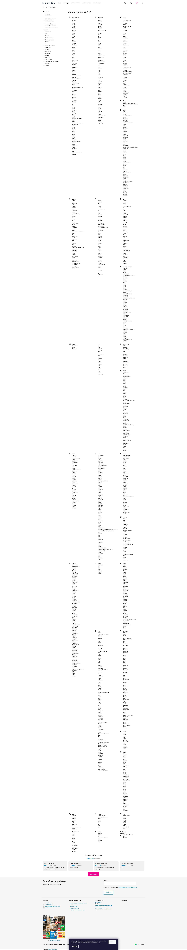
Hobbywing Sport (127, 312)
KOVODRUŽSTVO (127, 435)
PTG (73, 667)
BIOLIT (99, 64)
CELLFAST (125, 39)
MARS (99, 484)
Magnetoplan (100, 467)
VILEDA (124, 786)
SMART (99, 687)
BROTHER (100, 111)
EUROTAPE (74, 250)
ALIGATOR (74, 63)
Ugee (124, 736)
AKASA (73, 53)
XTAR (99, 825)
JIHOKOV (125, 356)
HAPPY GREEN (126, 274)
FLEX (99, 242)
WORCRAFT (74, 845)
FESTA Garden (101, 223)
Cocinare (125, 59)
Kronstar (125, 442)
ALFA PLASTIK (75, 60)
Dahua (124, 114)
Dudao (124, 190)
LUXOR (73, 506)
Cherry (73, 347)
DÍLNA (46, 34)
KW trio (124, 449)
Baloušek (100, 26)
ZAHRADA (47, 36)
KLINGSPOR (125, 415)
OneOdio (125, 527)
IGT (98, 353)
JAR (124, 351)
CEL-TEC (125, 37)
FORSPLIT (100, 260)
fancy (99, 203)
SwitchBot (100, 762)
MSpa (99, 559)
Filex (99, 232)
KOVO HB (125, 432)
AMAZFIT (74, 70)
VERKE (124, 773)
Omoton (125, 523)
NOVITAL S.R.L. (126, 509)
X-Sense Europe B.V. (102, 815)
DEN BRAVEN (125, 146)
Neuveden (125, 478)
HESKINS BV (125, 295)
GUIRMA (125, 263)
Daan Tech (125, 113)
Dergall (124, 150)
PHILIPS (74, 610)
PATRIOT (74, 579)
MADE (99, 457)
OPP (124, 533)
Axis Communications (77, 153)
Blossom (100, 83)
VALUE (124, 756)
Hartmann (125, 278)
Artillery (74, 113)
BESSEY (99, 53)
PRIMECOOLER (75, 653)
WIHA (73, 834)
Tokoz (124, 677)
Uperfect (125, 747)
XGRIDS (99, 820)
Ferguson (100, 216)
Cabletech (125, 22)
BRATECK (100, 99)
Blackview (100, 79)
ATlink (73, 134)
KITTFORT (125, 413)
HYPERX (124, 341)
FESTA (99, 222)
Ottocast (125, 560)
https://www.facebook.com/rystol (52, 906)
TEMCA (124, 658)
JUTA (124, 367)
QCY (99, 566)
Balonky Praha (101, 25)
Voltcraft (125, 806)
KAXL (124, 389)
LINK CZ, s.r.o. (75, 492)
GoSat (124, 245)
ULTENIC (125, 740)
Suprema (100, 759)
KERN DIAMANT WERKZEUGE (129, 400)
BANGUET (100, 27)
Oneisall (125, 526)
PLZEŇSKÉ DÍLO (75, 633)
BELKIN (99, 43)
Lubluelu (74, 505)
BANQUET (100, 29)
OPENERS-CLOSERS (127, 530)
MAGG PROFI (100, 461)
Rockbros (125, 599)
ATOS (73, 137)
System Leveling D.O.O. (103, 771)
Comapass (125, 62)
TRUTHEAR (125, 719)
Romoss (125, 610)
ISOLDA (99, 373)
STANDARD (100, 726)
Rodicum (125, 602)
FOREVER (100, 257)
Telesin (124, 655)
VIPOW (124, 791)
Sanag (99, 640)
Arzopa (73, 116)
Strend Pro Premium (102, 746)
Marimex (99, 479)
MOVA (99, 556)
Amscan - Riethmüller (76, 76)
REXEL (124, 592)
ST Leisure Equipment (102, 722)
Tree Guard (125, 711)
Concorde (125, 69)
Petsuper (74, 605)
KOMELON (125, 423)
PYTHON (74, 676)
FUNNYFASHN (100, 274)
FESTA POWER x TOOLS (103, 227)
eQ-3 (73, 233)
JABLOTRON (126, 344)
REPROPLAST (126, 589)
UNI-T (124, 743)
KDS (124, 390)
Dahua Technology (127, 116)
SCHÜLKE (100, 671)
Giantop (125, 226)
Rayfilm (124, 573)
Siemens (100, 674)
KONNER (125, 427)
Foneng (99, 254)
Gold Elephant (126, 240)
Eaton (73, 200)
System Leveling (101, 769)
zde (99, 943)
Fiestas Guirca (101, 230)
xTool (99, 827)
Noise (124, 499)
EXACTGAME (75, 256)
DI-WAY (124, 156)
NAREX (124, 454)
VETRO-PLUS (126, 776)
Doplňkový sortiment (127, 181)
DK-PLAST (125, 171)
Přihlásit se (108, 892)
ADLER (73, 33)
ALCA (73, 57)
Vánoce (124, 758)
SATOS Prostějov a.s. (102, 651)
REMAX (124, 583)
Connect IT (125, 74)
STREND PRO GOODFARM (103, 742)
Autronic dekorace (76, 141)
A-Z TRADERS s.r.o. (76, 17)
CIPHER (124, 49)
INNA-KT (99, 364)
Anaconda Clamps (76, 79)
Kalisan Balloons (126, 376)
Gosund (125, 246)
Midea (99, 535)
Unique (124, 744)
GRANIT (124, 253)
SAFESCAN (100, 637)
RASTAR (125, 568)
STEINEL (99, 731)
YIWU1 (124, 821)
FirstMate (100, 237)
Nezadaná (125, 484)
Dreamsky (125, 185)
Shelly (99, 664)
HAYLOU (125, 281)
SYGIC (99, 763)
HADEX (124, 271)
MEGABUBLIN (100, 505)
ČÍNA (124, 105)
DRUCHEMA (125, 187)
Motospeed (100, 553)
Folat (99, 252)
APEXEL (73, 96)
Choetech (74, 348)
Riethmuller (125, 595)
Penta (73, 593)
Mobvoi (99, 544)
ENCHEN (74, 229)
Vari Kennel (125, 761)
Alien (73, 62)
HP (123, 324)
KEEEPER (125, 392)
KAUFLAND (125, 388)
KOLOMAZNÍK (126, 420)
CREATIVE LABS (126, 86)
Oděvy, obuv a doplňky (50, 45)
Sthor (99, 735)
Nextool (125, 482)
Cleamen (125, 53)
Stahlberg (100, 724)
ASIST (73, 117)
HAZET (124, 282)
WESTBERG (74, 830)
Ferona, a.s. (100, 218)
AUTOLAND (74, 140)
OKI (124, 521)
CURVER (125, 91)
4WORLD (125, 838)
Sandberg (100, 641)
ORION (124, 551)
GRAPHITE (125, 254)
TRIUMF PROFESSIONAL (128, 715)
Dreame (125, 184)
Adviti (73, 36)
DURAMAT (125, 195)
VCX (124, 766)
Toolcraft (125, 687)
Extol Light (74, 266)
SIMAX (99, 682)
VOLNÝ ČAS (47, 57)
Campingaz (125, 23)
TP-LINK (125, 702)
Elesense (74, 218)
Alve (73, 69)
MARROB (100, 482)
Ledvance (74, 471)
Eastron (74, 199)
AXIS (73, 151)
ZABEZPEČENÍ (48, 51)
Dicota (124, 160)
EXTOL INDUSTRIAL (76, 263)
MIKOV (99, 538)
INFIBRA (99, 361)
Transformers (126, 709)
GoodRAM (125, 243)
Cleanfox (125, 54)
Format (99, 259)
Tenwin (124, 661)
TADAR (124, 634)
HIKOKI (124, 304)
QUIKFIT (99, 573)
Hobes (124, 314)
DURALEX (125, 194)
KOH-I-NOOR (126, 419)
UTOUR (124, 749)
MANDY (99, 475)
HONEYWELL (125, 316)
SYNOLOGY (100, 768)
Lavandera (74, 465)
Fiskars (99, 240)
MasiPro (99, 488)
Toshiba (125, 697)
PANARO (74, 563)
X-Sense (99, 814)
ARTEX (73, 111)
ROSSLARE (125, 615)
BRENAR (99, 103)
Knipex (124, 417)
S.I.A (99, 631)
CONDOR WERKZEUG (127, 72)
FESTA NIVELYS (101, 226)
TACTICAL (125, 632)
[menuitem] (59, 3)
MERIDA (99, 514)
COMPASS (125, 66)
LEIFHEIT (74, 474)
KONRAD (125, 429)
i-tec (99, 344)
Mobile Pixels (100, 542)
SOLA (99, 694)
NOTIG (124, 505)
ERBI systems (75, 236)
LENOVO (74, 477)
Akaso (73, 54)
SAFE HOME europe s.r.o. (103, 634)
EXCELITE (74, 257)
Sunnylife (100, 751)
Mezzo (99, 525)
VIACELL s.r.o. (126, 779)
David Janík (125, 121)
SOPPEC (99, 708)
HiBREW (124, 301)
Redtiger (125, 579)
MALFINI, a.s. (100, 474)
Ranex (124, 563)
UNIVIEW (125, 746)
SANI (99, 644)
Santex (99, 647)
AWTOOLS (74, 148)
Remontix (125, 585)
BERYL (99, 50)
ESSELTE (74, 243)
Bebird (99, 37)
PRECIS (73, 642)
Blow (99, 84)
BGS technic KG (101, 62)
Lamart (73, 457)
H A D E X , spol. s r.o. (127, 267)
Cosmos (125, 82)
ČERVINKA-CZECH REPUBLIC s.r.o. (130, 104)
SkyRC (99, 685)
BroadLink (100, 109)
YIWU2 (124, 823)
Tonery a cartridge (49, 38)
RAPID (124, 565)
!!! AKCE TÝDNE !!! (48, 16)
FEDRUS (99, 212)
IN (98, 357)
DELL (124, 143)
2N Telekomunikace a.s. (128, 835)
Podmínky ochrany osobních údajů (77, 910)
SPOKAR (99, 714)
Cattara (124, 36)
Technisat (125, 650)
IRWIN (99, 371)
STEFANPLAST (101, 729)
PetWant (74, 606)
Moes (99, 545)
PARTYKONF (75, 575)
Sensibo (99, 658)
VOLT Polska (126, 805)
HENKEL (124, 288)
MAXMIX (99, 496)
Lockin (73, 496)
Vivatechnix (125, 796)
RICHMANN (125, 596)
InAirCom (100, 358)
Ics (98, 346)
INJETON (100, 363)
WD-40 (73, 823)
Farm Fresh (100, 208)
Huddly (124, 336)
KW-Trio (125, 450)
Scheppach (100, 668)
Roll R (124, 609)
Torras (124, 695)
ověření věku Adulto (52, 949)
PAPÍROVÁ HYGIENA (49, 20)
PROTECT (74, 664)
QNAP (99, 569)
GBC (124, 209)
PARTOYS (74, 569)
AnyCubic (74, 91)
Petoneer (74, 600)
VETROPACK (125, 778)
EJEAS (73, 209)
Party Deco (74, 571)
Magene (99, 458)
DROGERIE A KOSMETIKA (50, 18)
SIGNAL (99, 675)
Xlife (99, 823)
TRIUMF (124, 714)
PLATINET (74, 630)
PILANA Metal (75, 615)
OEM (124, 520)
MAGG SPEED (100, 462)
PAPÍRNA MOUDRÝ (76, 566)
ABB (73, 22)
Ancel (73, 82)
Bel (98, 40)
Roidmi (124, 603)
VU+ (124, 809)
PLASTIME (74, 628)
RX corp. (125, 626)
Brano (99, 97)
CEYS (124, 47)
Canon (124, 27)
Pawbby (74, 583)
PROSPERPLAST (75, 662)
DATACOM (125, 120)
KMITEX (124, 416)
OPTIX (124, 541)
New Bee (125, 481)
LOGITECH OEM (75, 501)
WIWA (73, 843)
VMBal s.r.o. (125, 798)
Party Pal (74, 572)
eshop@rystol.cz (49, 903)
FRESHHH (100, 270)
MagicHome (100, 464)
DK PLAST (125, 170)
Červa (124, 102)
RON (124, 612)
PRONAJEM (74, 660)
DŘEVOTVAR (125, 188)
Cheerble (74, 344)
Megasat (100, 508)
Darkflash (125, 119)
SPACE (99, 712)
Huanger (125, 331)
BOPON (99, 89)
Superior (100, 758)
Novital (124, 508)
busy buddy (100, 123)
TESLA (124, 664)
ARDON (73, 103)
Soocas (99, 707)
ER (72, 235)
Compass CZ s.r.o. (127, 67)
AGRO (73, 40)
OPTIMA (125, 537)
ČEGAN (124, 101)
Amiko (73, 73)
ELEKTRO (47, 55)
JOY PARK (125, 364)
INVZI (99, 370)
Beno (99, 47)
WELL (73, 825)
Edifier (73, 205)
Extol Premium (75, 267)
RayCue (124, 572)
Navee (124, 462)
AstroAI (74, 130)
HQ (123, 326)
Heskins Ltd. (125, 297)
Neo (124, 472)
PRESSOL (74, 646)
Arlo (73, 104)
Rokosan (125, 606)
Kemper (125, 395)
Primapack (74, 650)
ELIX (73, 220)
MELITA (99, 511)
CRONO (124, 87)
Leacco (73, 468)
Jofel (124, 360)
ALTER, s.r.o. (75, 67)
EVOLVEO (74, 254)
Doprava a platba (73, 906)
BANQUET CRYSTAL (102, 30)
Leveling (74, 479)
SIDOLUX (99, 672)
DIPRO (124, 166)
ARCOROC (74, 100)
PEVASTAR (74, 608)
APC (73, 93)
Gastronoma (126, 208)
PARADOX (74, 568)
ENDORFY (74, 226)
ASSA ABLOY (75, 124)
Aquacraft (74, 97)
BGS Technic (100, 60)
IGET (99, 351)
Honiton (125, 318)
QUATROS (100, 572)
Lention (74, 478)
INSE (99, 366)
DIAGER (124, 157)
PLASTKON (74, 629)
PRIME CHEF (74, 652)
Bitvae (99, 74)
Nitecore (125, 489)
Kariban (124, 382)
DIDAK (124, 161)
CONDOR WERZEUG (127, 73)
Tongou (125, 682)
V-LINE (124, 752)
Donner (124, 178)
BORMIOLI (100, 91)
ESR (73, 240)
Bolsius (99, 86)
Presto (73, 647)
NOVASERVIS (126, 506)
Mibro (99, 532)
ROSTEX (125, 618)
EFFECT (74, 208)
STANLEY (100, 728)
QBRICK (99, 563)
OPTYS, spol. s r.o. (127, 543)
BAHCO (99, 19)
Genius (124, 219)
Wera (73, 828)
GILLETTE (125, 230)
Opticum (125, 536)
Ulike (124, 737)
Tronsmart (125, 716)
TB (123, 642)
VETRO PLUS (126, 775)
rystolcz (47, 908)
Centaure (125, 42)
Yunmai (124, 828)
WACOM (74, 815)
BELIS (99, 42)
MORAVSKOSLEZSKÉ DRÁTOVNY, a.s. (105, 549)
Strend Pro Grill (101, 744)
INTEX (99, 368)
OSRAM (124, 556)
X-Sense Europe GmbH (103, 817)
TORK (124, 694)
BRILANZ (99, 106)
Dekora (124, 138)
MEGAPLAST (100, 506)
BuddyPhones (101, 117)
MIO (98, 541)
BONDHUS (100, 87)
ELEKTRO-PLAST (76, 213)
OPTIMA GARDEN (126, 539)
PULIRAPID (74, 670)
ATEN (73, 133)
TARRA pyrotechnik (127, 638)
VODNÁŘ (125, 800)
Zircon (99, 839)
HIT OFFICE (125, 309)
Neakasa (125, 467)
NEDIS (124, 469)
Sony (99, 705)
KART (124, 385)
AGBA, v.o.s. (75, 39)
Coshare (125, 80)
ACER (73, 27)
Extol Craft (74, 260)
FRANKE (99, 266)
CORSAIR (125, 79)
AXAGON (74, 150)
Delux (124, 144)
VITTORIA (125, 795)
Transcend (125, 708)
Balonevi (99, 23)
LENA (73, 475)
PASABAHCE (74, 576)
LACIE (73, 454)
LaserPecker (75, 462)
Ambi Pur (74, 72)
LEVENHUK (74, 481)
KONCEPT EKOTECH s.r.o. (128, 425)
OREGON (125, 547)
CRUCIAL (125, 89)
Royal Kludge (126, 623)
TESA (124, 662)
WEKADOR (74, 824)
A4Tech (74, 19)
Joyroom (125, 366)
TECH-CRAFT (48, 63)
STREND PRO (100, 739)
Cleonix (124, 56)
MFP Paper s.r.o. (101, 528)
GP (123, 247)
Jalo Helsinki (126, 350)
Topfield (125, 689)
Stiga (99, 736)
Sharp (99, 662)
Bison (99, 73)
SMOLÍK (99, 689)
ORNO (124, 553)
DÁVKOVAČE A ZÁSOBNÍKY (50, 26)
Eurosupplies (75, 249)
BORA (99, 90)
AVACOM (74, 143)
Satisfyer (100, 650)
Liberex (74, 489)
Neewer (125, 471)
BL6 (98, 76)
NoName (125, 502)
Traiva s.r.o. (125, 707)
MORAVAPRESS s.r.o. (102, 548)
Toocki (124, 684)
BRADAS (99, 96)
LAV (73, 464)
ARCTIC (74, 101)
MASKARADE (100, 489)
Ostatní (124, 557)
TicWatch (125, 671)
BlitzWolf (100, 82)
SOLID (99, 695)
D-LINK (124, 110)
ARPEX (73, 109)
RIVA (124, 598)
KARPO (124, 383)
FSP (98, 273)
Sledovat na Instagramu (55, 940)
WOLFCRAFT (75, 844)
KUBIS (124, 446)
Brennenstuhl (101, 104)
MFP (99, 526)
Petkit (73, 598)
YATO (124, 817)
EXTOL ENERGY (75, 262)
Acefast (74, 26)
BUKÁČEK (100, 120)
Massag (99, 491)
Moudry (99, 555)
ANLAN (73, 84)
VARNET (125, 762)
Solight (99, 697)
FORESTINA (100, 256)
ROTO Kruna (126, 620)
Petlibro (74, 599)
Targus (124, 637)
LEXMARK (74, 487)
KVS (124, 447)
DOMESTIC (125, 175)
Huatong (125, 332)
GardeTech (125, 202)
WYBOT (74, 851)
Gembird (125, 216)
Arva (73, 114)
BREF (99, 101)
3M (123, 836)
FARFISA (99, 206)
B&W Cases (100, 17)
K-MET (124, 371)
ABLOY (73, 23)
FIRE (99, 235)
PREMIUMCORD (75, 645)
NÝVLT (124, 514)
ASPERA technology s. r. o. (78, 123)
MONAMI (99, 546)
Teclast (124, 647)
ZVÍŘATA (47, 65)
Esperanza (74, 239)
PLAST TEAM (75, 626)
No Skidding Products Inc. (128, 496)
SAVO (99, 652)
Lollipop (74, 502)
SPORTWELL (100, 718)
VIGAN (124, 782)
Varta (124, 763)
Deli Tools (125, 141)
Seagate (99, 654)
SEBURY (99, 657)
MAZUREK (100, 498)
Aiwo (73, 50)
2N (123, 833)
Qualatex (100, 571)
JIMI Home (125, 357)
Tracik (124, 704)
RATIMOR (125, 569)
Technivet (125, 651)
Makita (99, 469)
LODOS (73, 498)
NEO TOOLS (125, 474)
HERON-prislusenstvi (127, 294)
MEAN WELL (100, 504)
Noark (124, 498)
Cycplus (125, 94)
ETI (73, 245)
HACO (124, 269)
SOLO (99, 698)
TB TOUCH (125, 645)
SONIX (99, 702)
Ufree (124, 734)
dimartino (125, 164)
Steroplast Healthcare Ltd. (103, 734)
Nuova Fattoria (126, 512)
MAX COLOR (100, 495)
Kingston (125, 408)
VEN (124, 769)
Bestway (100, 54)
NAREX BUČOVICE (126, 455)
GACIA (124, 199)
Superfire (100, 756)
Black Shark (100, 77)
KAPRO (124, 381)
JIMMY (124, 358)
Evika (73, 253)
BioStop (99, 66)
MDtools (99, 502)
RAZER (124, 575)
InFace (99, 360)
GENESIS (125, 218)
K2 (123, 373)
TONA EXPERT (126, 679)
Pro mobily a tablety (49, 39)
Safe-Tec (100, 635)
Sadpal (99, 632)
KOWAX (124, 437)
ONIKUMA (125, 529)
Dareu (124, 117)
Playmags (74, 632)
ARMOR (74, 106)
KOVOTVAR (125, 436)
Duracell (125, 193)
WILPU (73, 838)
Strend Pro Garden (102, 741)
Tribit (124, 712)
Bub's (99, 113)
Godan (124, 239)
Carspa (124, 33)
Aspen (73, 121)
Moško (99, 552)
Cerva (124, 44)
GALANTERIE (47, 47)
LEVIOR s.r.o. (75, 484)
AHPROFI (74, 43)
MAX (99, 494)
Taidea (124, 635)
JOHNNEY (125, 361)
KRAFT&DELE (126, 439)
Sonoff (99, 704)
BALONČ (99, 22)
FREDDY (99, 267)
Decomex (125, 128)
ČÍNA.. (124, 106)
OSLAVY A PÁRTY (48, 59)
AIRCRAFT (74, 46)
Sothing (99, 709)
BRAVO (99, 100)
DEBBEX (124, 127)
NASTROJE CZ (126, 458)
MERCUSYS (100, 512)
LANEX (73, 460)
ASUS (73, 131)
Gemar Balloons (126, 215)
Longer (73, 504)
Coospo (125, 77)
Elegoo (73, 212)
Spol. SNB (100, 715)
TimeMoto (125, 674)
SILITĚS (99, 678)
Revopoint (125, 590)
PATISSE (74, 578)
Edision (73, 206)
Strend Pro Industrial (102, 745)
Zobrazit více (93, 874)
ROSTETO (125, 616)
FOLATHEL (100, 253)
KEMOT (124, 393)
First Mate (100, 236)
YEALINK (125, 818)
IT (45, 43)
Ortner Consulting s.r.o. (128, 554)
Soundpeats (100, 711)
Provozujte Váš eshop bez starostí (103, 908)
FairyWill (99, 200)
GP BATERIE (125, 249)
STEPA (99, 732)
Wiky (73, 837)
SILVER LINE (100, 681)
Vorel (124, 808)
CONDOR (125, 70)
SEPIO (99, 660)
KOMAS (124, 422)
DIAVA (124, 158)
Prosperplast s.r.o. (76, 663)
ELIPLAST (74, 219)
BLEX (99, 80)
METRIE (99, 522)
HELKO (124, 287)
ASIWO (73, 120)
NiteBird (125, 488)
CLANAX (124, 52)
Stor (99, 738)
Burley (99, 121)
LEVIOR (73, 482)
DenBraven (125, 148)
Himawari (125, 306)
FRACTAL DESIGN (101, 264)
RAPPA (124, 566)
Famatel (99, 202)
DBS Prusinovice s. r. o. (128, 123)
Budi (99, 119)
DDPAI (124, 124)
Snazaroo (100, 691)
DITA (124, 167)
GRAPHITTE (125, 256)
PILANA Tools (75, 616)
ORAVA (124, 546)
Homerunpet (126, 315)
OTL (124, 558)
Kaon (124, 379)
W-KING (73, 814)
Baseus (99, 32)
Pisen (73, 620)
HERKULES (125, 289)
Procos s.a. (74, 656)
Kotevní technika (126, 430)
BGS (99, 59)
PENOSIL (74, 592)
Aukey (73, 138)
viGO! (124, 783)
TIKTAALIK (125, 672)
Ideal (99, 347)
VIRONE (124, 792)
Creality (125, 84)
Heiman (124, 285)
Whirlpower (74, 833)
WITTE (73, 841)
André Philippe (75, 83)
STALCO (99, 725)
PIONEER (74, 619)
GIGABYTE (125, 227)
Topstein (125, 691)
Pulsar (73, 673)
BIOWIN (99, 70)
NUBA (124, 511)
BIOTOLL (100, 69)
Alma (73, 66)
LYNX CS (74, 508)
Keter (124, 402)
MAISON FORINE (101, 468)
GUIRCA (124, 262)
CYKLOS (125, 97)
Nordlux (124, 504)
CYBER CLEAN (126, 93)
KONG (124, 426)
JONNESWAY (126, 363)
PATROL (74, 580)
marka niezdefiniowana (103, 481)
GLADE (124, 233)
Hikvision (125, 305)
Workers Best (75, 847)
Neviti (124, 479)
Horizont (125, 319)
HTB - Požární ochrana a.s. (128, 329)
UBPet (124, 733)
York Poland (125, 827)
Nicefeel (125, 485)
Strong (99, 748)
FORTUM (100, 262)
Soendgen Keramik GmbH (103, 692)
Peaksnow (74, 586)
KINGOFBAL (125, 406)
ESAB (73, 237)
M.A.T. (99, 454)
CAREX (124, 29)
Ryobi (124, 628)
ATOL (73, 136)
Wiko (73, 835)
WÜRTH (74, 850)
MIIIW (99, 536)
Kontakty (72, 905)
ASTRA (73, 128)
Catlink (124, 34)
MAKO (99, 471)
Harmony (125, 277)
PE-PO (73, 585)
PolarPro (74, 635)
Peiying (74, 588)
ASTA (73, 127)
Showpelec (100, 667)
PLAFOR (74, 622)
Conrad (124, 76)
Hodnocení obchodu (93, 855)
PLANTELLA (74, 623)
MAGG (99, 460)
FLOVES (99, 247)
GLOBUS (125, 236)
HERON (124, 292)
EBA (73, 202)
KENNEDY (125, 396)
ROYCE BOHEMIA (126, 625)
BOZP (46, 30)
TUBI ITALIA (125, 721)
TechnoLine (125, 652)
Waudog (74, 818)
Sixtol (99, 684)
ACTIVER (74, 29)
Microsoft (100, 534)
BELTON (99, 44)
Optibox (125, 534)
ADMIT (73, 34)
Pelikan (73, 589)
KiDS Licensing (126, 403)
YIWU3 (124, 824)
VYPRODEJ (125, 810)
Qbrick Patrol (100, 565)
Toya (124, 701)
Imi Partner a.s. (101, 354)
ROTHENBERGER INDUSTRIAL (129, 619)
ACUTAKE (74, 30)
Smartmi (99, 688)
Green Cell (125, 259)
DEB (124, 126)
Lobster (74, 495)
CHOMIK (74, 350)
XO (98, 824)
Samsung (100, 638)
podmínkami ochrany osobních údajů (128, 887)
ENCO (73, 225)
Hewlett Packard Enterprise (129, 298)
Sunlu (99, 749)
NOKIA (124, 501)
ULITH (124, 739)
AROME (73, 107)
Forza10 (99, 263)
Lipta (73, 494)
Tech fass (125, 648)
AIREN (73, 47)
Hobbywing (125, 311)
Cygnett (125, 96)
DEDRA (124, 130)
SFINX (99, 661)
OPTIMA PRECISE (126, 540)
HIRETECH (125, 308)
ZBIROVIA (100, 833)
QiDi (98, 568)
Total (124, 698)
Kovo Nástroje (126, 433)
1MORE (124, 832)
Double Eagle (126, 183)
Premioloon (74, 643)
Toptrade (125, 692)
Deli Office (125, 140)
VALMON (125, 755)
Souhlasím (112, 942)
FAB (98, 199)
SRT (99, 721)
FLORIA (99, 246)
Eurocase (74, 246)
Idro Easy (100, 350)
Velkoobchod (98, 902)
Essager (74, 242)
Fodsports (100, 250)
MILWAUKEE (100, 539)
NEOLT (124, 475)
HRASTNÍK (125, 328)
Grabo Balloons (126, 250)
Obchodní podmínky (74, 908)
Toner (124, 681)
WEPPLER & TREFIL (76, 827)
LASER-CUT (74, 461)
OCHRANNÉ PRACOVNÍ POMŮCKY (52, 61)
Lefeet (73, 472)
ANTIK (73, 89)
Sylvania (99, 765)
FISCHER (99, 239)
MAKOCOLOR (100, 472)
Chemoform (75, 346)
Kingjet (124, 405)
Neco (124, 468)
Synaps (99, 766)
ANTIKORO (74, 90)
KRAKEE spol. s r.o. (127, 440)
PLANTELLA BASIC (76, 625)
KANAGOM (125, 378)
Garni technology (127, 206)
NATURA (125, 461)
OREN (124, 548)
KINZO (124, 409)
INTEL (99, 367)
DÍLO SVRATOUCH (127, 163)
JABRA (124, 346)
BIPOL (99, 72)
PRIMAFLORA (75, 649)
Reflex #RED (125, 582)
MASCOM (100, 487)
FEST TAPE (100, 220)
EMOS (73, 222)
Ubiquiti (124, 731)
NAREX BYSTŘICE (126, 457)
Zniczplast (100, 840)
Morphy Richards (101, 551)
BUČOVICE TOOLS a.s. (102, 116)
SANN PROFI (100, 645)
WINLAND (74, 840)
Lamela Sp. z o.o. (76, 458)
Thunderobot (126, 669)
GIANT (124, 225)
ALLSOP (74, 64)
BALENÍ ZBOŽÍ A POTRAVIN (51, 24)
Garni (124, 205)
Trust (124, 718)
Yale (124, 814)
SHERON (99, 665)
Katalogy (47, 49)
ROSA (124, 613)
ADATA (73, 32)
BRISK (99, 107)
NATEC (124, 460)
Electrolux (74, 210)
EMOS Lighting (75, 223)
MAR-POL (100, 478)
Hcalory (124, 284)
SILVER (99, 679)
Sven (99, 761)
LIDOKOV (74, 491)
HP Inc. (124, 325)
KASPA (124, 386)
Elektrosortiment (76, 215)
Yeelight (125, 820)
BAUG (99, 34)
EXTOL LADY (75, 264)
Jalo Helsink (125, 348)
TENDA (124, 660)
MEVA (99, 524)
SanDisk (99, 642)
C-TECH (124, 17)
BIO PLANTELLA (101, 63)
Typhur (124, 726)
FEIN (99, 213)
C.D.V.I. (124, 19)
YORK (124, 825)
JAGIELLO (125, 347)
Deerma (125, 131)
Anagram (74, 80)
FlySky (99, 249)
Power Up (74, 639)
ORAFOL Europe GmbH (128, 544)
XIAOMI (99, 821)
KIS (124, 410)
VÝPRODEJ (47, 14)
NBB (124, 465)
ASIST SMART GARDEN (77, 119)
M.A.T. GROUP (101, 455)
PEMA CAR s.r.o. (75, 590)
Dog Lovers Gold (126, 173)
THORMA (125, 668)
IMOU (99, 356)
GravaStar (125, 257)
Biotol (99, 67)
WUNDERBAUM (75, 848)
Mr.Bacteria (100, 558)
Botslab (99, 94)
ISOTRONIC (100, 374)
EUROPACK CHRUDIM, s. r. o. (78, 247)
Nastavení (74, 946)
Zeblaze (99, 835)
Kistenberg (125, 412)
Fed (98, 210)
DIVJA (124, 168)
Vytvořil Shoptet (140, 944)
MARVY (99, 485)
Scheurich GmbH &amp (103, 669)
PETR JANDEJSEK (76, 602)
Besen (99, 52)
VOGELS (125, 803)
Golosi (124, 242)
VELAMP (125, 768)
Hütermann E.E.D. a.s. (127, 339)
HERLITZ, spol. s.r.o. (127, 291)
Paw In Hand (74, 582)
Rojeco (124, 605)
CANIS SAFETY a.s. (127, 26)
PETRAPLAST (75, 603)
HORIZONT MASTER (127, 321)
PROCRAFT (74, 657)
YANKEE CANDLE (126, 815)
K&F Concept (126, 372)
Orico (124, 550)
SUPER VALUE (100, 755)
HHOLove (125, 299)
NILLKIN (124, 487)
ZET (98, 836)
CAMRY (124, 25)
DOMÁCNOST (48, 32)
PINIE (73, 618)
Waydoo (74, 820)
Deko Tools (125, 136)
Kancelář (47, 41)
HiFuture (125, 302)
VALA (124, 754)
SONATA (99, 701)
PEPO (73, 595)
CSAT (124, 90)
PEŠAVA (74, 596)
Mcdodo (99, 501)
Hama (124, 272)
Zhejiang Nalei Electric (102, 838)
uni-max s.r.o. (126, 741)
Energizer (74, 227)
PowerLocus (75, 640)
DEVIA (124, 151)
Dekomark (125, 137)
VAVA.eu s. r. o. (126, 765)
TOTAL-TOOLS (126, 699)
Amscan (74, 74)
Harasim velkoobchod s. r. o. (129, 275)
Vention (124, 771)
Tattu (124, 641)
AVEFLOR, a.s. (75, 146)
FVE (98, 276)
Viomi (124, 788)
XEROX (99, 818)
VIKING (124, 785)
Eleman (73, 216)
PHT (73, 612)
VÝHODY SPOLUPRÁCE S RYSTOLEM (103, 905)
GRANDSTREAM (126, 252)
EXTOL (73, 259)
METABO (99, 518)
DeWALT (125, 153)
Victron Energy (126, 781)
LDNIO (73, 467)
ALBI (73, 56)
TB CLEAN (125, 644)
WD (73, 821)
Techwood (125, 654)
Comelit (125, 63)
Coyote (124, 83)
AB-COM (74, 20)
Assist (73, 126)
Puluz (73, 674)
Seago (99, 655)
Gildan (124, 229)
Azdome (74, 154)
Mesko (99, 516)
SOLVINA (99, 699)
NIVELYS (124, 492)
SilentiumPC (100, 677)
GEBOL (124, 212)
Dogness (125, 174)
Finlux (99, 233)
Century (125, 43)
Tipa (124, 675)
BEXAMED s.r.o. (101, 57)
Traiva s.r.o (125, 705)
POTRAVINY (47, 53)
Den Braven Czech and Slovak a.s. (130, 147)
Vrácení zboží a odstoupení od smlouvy (78, 903)
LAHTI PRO (74, 455)
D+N (124, 111)
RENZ (124, 588)
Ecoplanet (74, 203)
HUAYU (124, 335)
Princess (74, 655)
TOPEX (124, 688)
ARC (73, 99)
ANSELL (73, 86)
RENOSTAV (125, 586)
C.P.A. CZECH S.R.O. (127, 20)
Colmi (124, 60)
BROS (99, 110)
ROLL (124, 608)
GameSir (125, 200)
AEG (73, 37)
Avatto (73, 144)
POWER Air (74, 637)
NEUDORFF (125, 477)
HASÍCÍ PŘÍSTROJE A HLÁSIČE (51, 28)
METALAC (100, 519)
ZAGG (99, 832)
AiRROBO (74, 49)
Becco (99, 39)
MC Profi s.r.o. (101, 499)
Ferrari (99, 219)
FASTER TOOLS (101, 209)
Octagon (125, 519)
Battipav (99, 33)
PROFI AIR (74, 659)
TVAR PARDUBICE (126, 725)
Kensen (124, 398)
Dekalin (124, 134)
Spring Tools (100, 719)
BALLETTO (100, 20)
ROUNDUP (125, 622)
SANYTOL (100, 648)
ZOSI (99, 842)
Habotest (125, 268)
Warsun (74, 817)
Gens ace (125, 220)
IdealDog (100, 348)
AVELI (73, 147)
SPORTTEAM (100, 716)
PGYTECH (74, 609)
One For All (125, 524)
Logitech (74, 499)
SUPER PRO (100, 754)
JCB (124, 353)
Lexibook (74, 485)
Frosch (99, 272)
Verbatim (125, 772)
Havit (124, 279)
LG (72, 488)
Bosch (99, 93)
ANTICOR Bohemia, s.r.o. (77, 87)
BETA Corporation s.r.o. (103, 56)
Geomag (125, 222)
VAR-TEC (125, 759)
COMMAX (125, 64)
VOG (124, 802)
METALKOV (100, 521)
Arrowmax (74, 110)
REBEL (124, 576)
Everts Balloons (75, 252)
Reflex (124, 580)
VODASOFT (125, 799)
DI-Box (124, 154)
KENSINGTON (126, 399)
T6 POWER (125, 631)
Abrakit (73, 25)
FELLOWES (100, 215)
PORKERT (74, 636)
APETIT (74, 94)
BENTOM (100, 49)
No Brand (125, 495)
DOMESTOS (125, 177)
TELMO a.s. (125, 657)
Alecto (73, 59)
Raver (124, 571)
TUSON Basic (126, 724)
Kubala (124, 445)
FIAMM (99, 229)
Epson (73, 230)
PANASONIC (74, 565)
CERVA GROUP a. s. (127, 46)
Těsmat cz (125, 665)
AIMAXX (73, 44)
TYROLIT (125, 728)
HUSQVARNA (126, 338)
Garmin (124, 203)
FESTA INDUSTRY (101, 225)
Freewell (100, 269)
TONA (124, 678)
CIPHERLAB (125, 50)
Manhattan (100, 477)
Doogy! (124, 180)
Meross (99, 515)
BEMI (99, 46)
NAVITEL (125, 464)
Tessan (124, 667)
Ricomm (125, 593)
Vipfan (124, 789)
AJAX (73, 52)
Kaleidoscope (126, 375)
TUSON (124, 722)
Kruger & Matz (126, 443)
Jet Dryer (125, 354)
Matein (99, 492)
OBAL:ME (125, 517)
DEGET (124, 133)
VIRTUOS (125, 793)
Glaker (124, 235)
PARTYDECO (75, 573)
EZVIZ (73, 269)
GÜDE (124, 260)
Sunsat (99, 752)
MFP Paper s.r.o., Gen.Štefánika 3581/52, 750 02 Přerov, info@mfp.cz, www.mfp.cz (107, 530)
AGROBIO (74, 42)
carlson (124, 32)
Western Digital (75, 831)
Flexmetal (100, 243)
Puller (73, 672)
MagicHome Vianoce (102, 465)
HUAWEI (124, 333)
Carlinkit (125, 30)
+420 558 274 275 (48, 904)
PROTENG (74, 666)
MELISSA (99, 509)
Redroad (125, 578)
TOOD (124, 685)
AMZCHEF (74, 77)
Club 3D (124, 57)
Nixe (124, 494)
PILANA (73, 613)
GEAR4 (124, 210)
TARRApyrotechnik (127, 640)
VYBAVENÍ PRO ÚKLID (49, 22)
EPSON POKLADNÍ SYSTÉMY (78, 232)
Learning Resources (76, 469)
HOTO (124, 322)
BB (98, 36)
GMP (124, 237)
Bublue (99, 114)
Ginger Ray (125, 232)
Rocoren (125, 600)
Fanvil (99, 205)
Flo (98, 245)
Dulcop (124, 191)
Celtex (124, 40)
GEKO (124, 213)
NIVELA (124, 491)
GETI (124, 223)
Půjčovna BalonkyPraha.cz (78, 669)
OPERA (124, 531)
